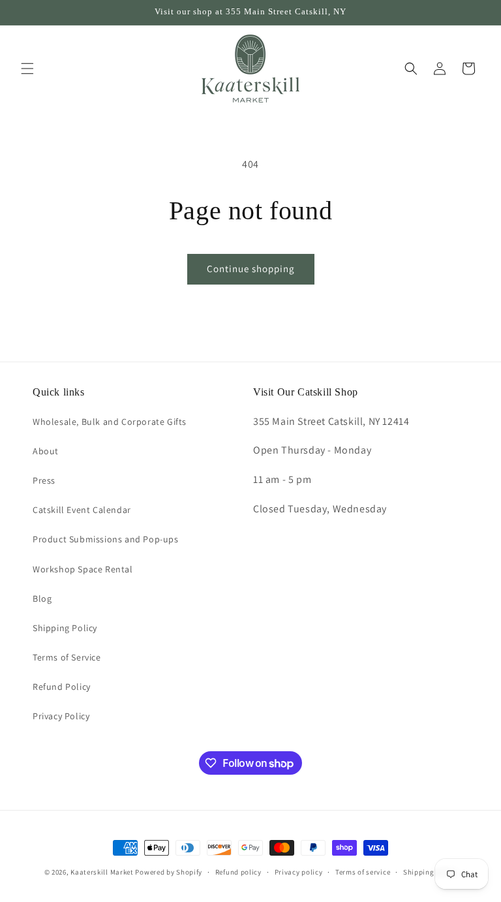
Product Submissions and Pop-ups (106, 539)
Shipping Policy (65, 628)
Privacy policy (299, 872)
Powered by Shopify (168, 872)
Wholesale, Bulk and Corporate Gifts (110, 422)
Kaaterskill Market (102, 872)
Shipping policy (430, 872)
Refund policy (238, 872)
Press (44, 480)
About (46, 451)
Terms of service (362, 872)
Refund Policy (62, 686)
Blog (42, 598)
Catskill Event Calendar (82, 510)
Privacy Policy (61, 716)
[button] (27, 68)
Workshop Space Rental (83, 569)
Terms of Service (67, 657)
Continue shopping (251, 268)
